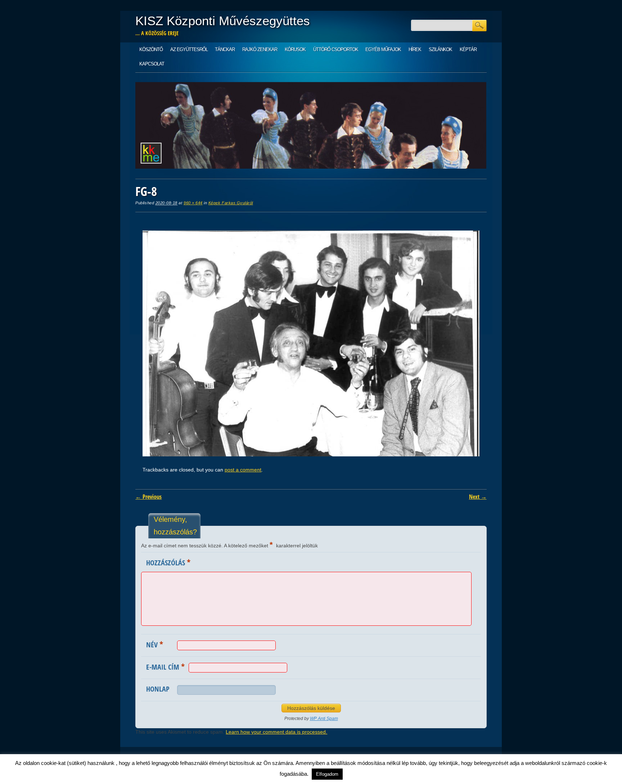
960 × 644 (193, 203)
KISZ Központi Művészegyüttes (222, 21)
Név (154, 644)
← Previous (148, 497)
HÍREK (415, 49)
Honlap (158, 689)
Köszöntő (151, 49)
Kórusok (295, 49)
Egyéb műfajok (383, 49)
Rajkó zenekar (259, 49)
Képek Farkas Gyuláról (230, 203)
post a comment (243, 470)
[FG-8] (311, 454)
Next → (478, 497)
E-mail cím (165, 666)
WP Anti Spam (324, 718)
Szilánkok (440, 49)
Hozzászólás (168, 562)
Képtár (468, 49)
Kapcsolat (151, 64)
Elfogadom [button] (327, 774)
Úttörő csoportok (335, 49)
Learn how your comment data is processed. (276, 732)
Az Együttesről (189, 49)
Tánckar (225, 49)
